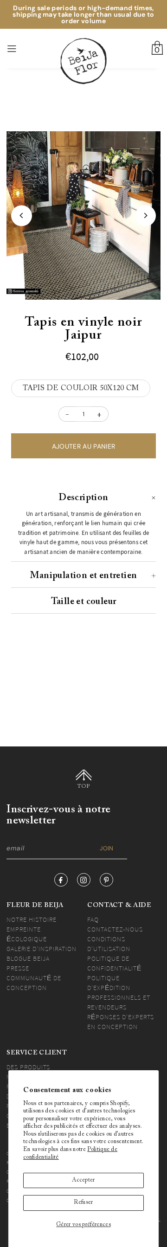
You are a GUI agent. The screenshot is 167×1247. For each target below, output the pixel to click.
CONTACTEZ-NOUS (115, 929)
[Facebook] (61, 880)
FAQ (93, 919)
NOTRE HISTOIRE (31, 919)
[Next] (145, 215)
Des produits (28, 1067)
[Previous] (21, 215)
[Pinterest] (106, 880)
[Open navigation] (23, 48)
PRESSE (17, 968)
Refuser (83, 1202)
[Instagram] (83, 880)
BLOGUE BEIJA (28, 958)
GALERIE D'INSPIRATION (41, 949)
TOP (83, 786)
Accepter (83, 1180)
